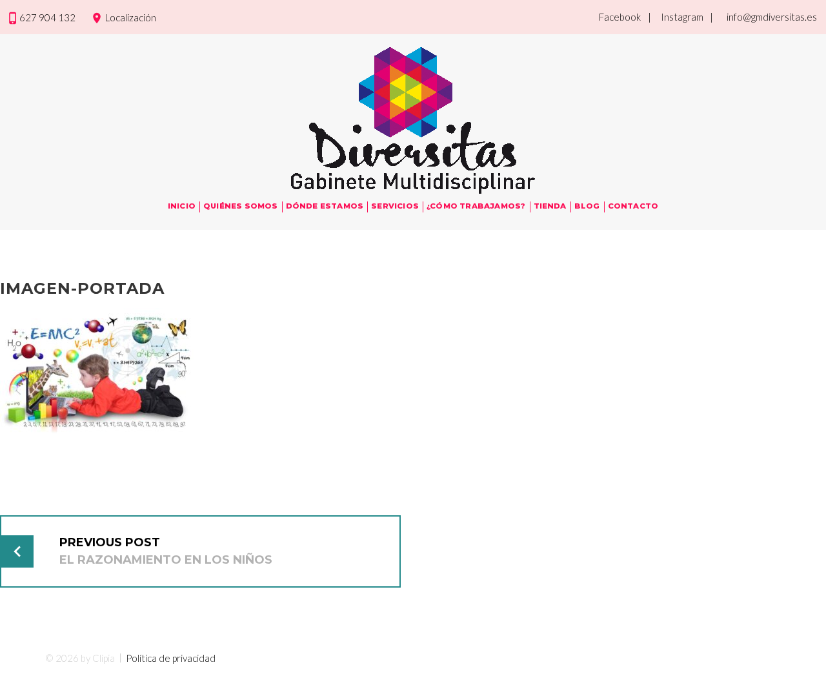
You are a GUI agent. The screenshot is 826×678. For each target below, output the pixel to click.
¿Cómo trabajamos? (476, 206)
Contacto (633, 206)
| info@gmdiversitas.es (763, 17)
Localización (130, 17)
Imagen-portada (82, 288)
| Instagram (675, 17)
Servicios (395, 206)
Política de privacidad (171, 658)
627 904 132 (47, 17)
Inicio (182, 206)
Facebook (620, 17)
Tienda (550, 206)
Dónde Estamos (325, 206)
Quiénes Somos (240, 206)
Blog (587, 206)
